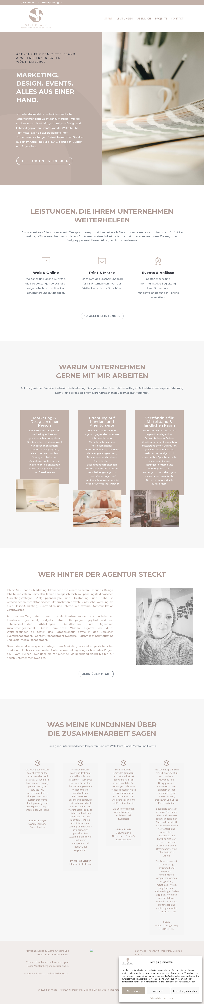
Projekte (161, 18)
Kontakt (177, 18)
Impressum (168, 998)
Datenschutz (155, 998)
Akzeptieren (133, 991)
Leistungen (125, 18)
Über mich (144, 18)
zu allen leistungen (102, 316)
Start (108, 18)
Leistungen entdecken (44, 161)
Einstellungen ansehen (185, 991)
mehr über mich (95, 673)
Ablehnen (158, 991)
